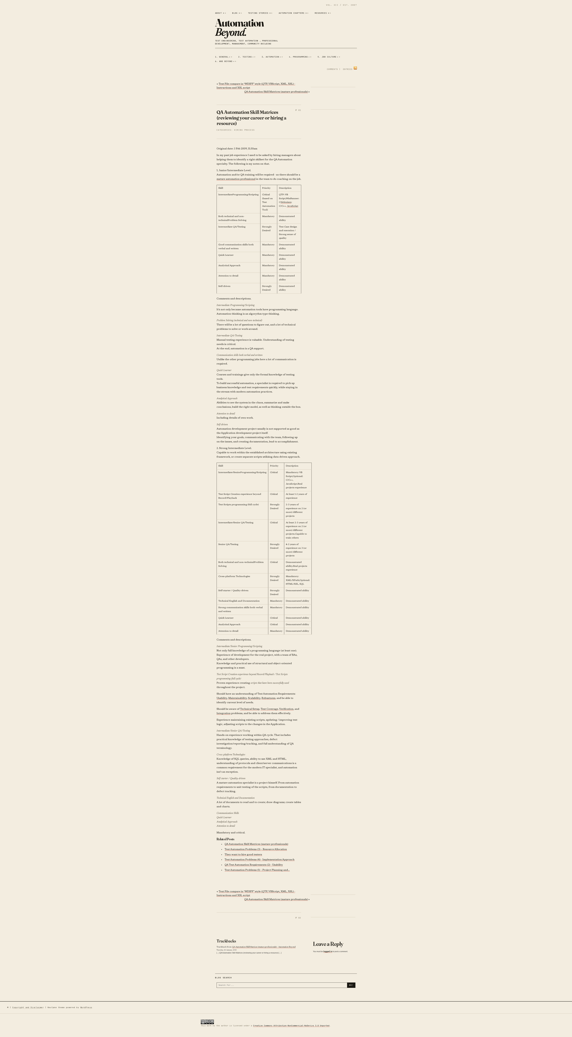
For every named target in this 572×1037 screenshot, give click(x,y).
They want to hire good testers (243, 854)
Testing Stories (259, 13)
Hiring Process (244, 130)
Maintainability (237, 698)
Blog (236, 13)
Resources (322, 13)
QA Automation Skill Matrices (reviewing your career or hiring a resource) (251, 117)
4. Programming (299, 57)
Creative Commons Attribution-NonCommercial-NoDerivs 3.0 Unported (291, 1025)
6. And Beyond (224, 61)
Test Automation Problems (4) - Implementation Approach (259, 860)
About (219, 13)
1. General (222, 57)
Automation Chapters (293, 13)
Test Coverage (269, 709)
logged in (327, 951)
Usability (222, 698)
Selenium (286, 202)
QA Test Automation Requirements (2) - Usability (254, 865)
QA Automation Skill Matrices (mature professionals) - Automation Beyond (264, 947)
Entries (347, 69)
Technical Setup (249, 709)
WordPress (86, 1007)
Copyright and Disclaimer (28, 1007)
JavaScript (292, 206)
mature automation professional (236, 179)
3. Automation (271, 57)
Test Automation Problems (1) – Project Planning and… (257, 870)
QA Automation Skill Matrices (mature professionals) (276, 92)
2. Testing (246, 57)
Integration (224, 713)
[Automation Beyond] (239, 27)
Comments (332, 69)
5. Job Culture (328, 57)
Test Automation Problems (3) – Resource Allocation (256, 849)
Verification (286, 709)
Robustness (268, 698)
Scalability (254, 698)
